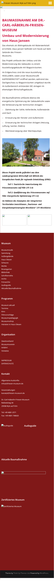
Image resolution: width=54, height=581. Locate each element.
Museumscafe (7, 250)
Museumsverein (8, 344)
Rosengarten (6, 269)
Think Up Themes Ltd (21, 573)
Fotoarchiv (5, 282)
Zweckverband (7, 341)
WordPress (44, 573)
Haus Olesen (6, 259)
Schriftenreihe (7, 275)
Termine (4, 308)
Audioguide (6, 285)
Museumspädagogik (9, 318)
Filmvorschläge (7, 315)
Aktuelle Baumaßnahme (11, 288)
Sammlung (5, 253)
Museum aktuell (8, 305)
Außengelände (7, 256)
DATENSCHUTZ (7, 363)
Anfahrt (4, 347)
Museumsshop (7, 321)
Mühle (4, 266)
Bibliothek (5, 272)
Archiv (3, 278)
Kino (3, 311)
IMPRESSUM (6, 360)
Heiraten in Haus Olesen (11, 324)
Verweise (5, 351)
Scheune (4, 262)
